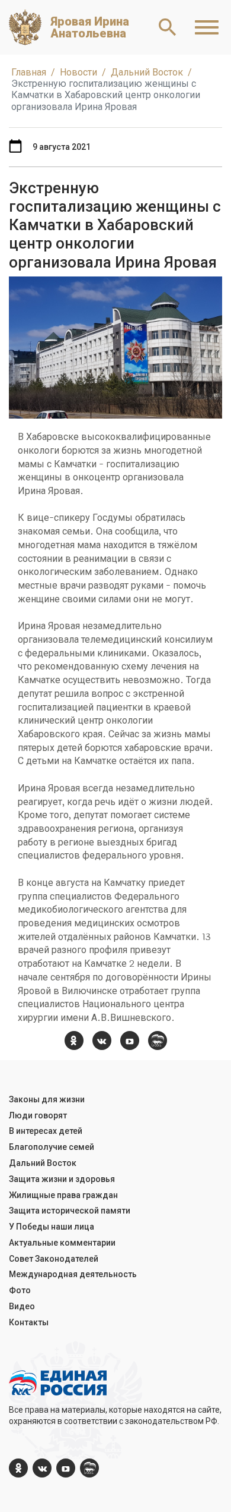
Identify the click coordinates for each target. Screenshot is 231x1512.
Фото (20, 1290)
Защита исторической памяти (69, 1210)
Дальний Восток (42, 1163)
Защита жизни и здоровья (62, 1179)
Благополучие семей (51, 1147)
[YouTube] (129, 1040)
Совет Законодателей (53, 1258)
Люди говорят (38, 1115)
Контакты (29, 1322)
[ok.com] (74, 1040)
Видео (22, 1306)
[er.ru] (157, 1040)
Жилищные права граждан (63, 1195)
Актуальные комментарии (62, 1242)
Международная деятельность (73, 1274)
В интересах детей (45, 1131)
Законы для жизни (47, 1099)
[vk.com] (101, 1040)
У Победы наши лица (51, 1226)
